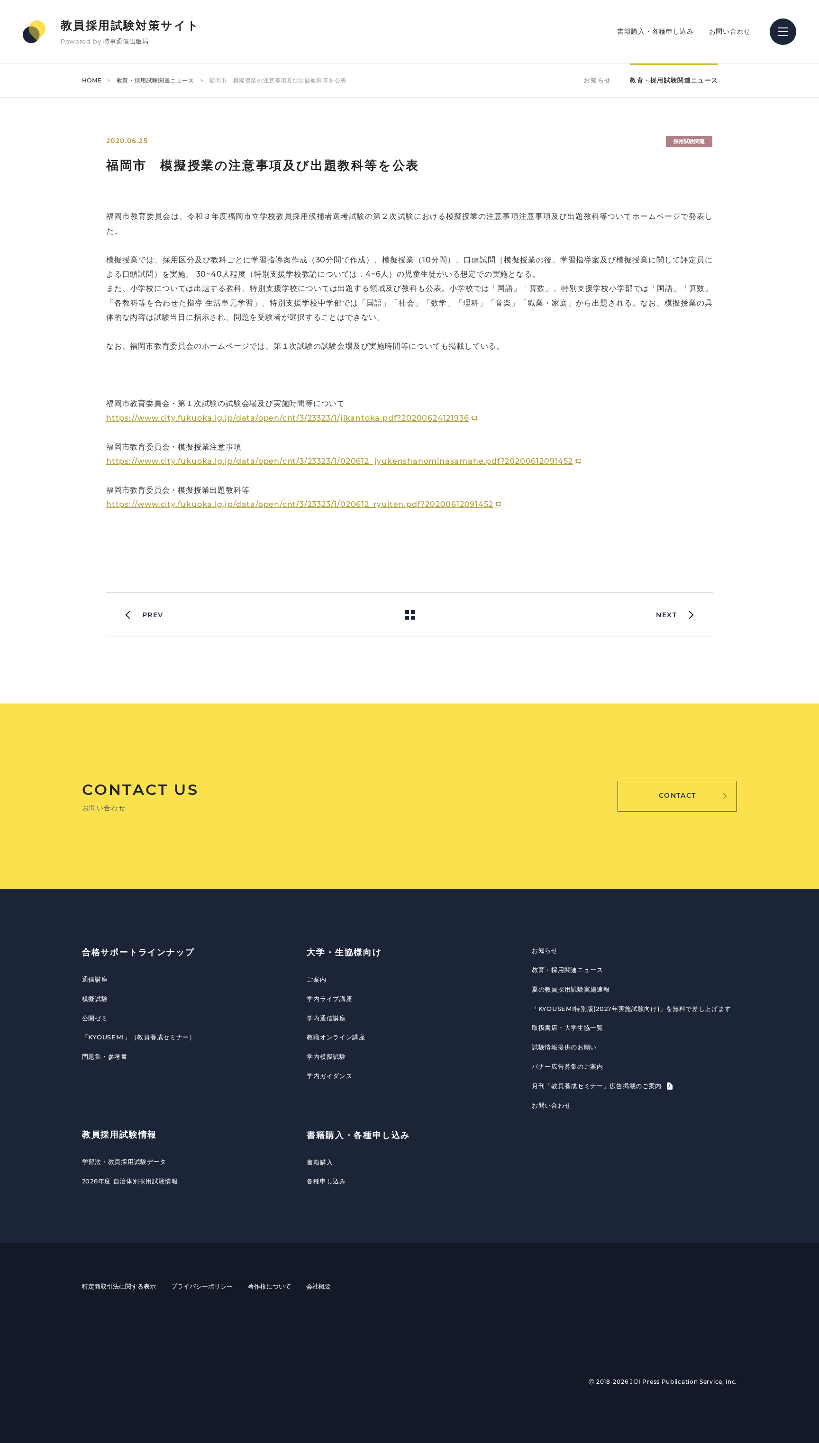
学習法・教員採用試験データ (124, 1161)
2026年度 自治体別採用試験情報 (130, 1181)
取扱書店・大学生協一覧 (567, 1027)
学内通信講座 (326, 1018)
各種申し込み (326, 1181)
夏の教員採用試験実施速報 (571, 989)
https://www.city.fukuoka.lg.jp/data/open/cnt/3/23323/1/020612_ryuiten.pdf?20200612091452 (299, 504)
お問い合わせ (730, 31)
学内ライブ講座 (329, 998)
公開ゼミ (95, 1018)
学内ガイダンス (329, 1076)
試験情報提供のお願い (564, 1047)
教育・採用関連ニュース (567, 970)
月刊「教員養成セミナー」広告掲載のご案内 (598, 1086)
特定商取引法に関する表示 (119, 1286)
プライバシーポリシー (202, 1286)
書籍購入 (320, 1162)
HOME (91, 80)
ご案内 (316, 979)
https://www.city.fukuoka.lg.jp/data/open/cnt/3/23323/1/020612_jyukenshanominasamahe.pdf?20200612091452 (339, 461)
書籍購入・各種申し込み (655, 31)
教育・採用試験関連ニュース (155, 80)
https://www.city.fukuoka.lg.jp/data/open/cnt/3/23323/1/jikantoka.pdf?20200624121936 (287, 418)
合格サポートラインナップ (138, 952)
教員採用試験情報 (119, 1134)
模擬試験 (95, 998)
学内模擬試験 (326, 1056)
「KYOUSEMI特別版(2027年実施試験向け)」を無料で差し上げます (631, 1008)
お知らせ (597, 80)
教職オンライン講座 (336, 1037)
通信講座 (95, 979)
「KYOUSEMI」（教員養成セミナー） (139, 1037)
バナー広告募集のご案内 (567, 1066)
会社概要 (318, 1286)
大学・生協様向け (344, 952)
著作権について (269, 1286)
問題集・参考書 (104, 1056)
